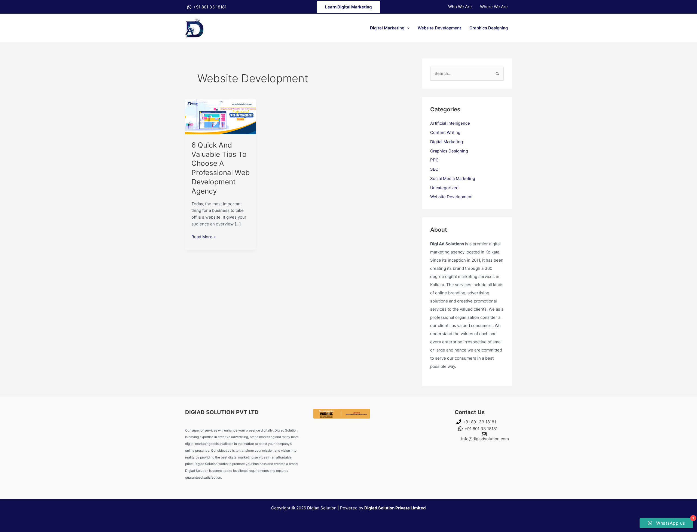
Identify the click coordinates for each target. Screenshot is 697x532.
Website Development (439, 27)
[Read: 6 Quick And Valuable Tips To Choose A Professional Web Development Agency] (220, 116)
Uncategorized (444, 187)
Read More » (203, 236)
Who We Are (460, 6)
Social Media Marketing (452, 178)
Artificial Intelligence (450, 123)
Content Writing (445, 132)
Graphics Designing (488, 27)
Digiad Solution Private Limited (395, 507)
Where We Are (494, 6)
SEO (434, 169)
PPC (434, 160)
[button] (348, 7)
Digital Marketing (387, 27)
